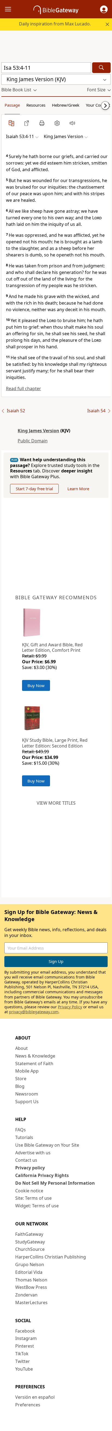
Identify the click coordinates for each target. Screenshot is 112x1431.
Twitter (22, 1361)
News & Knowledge (35, 1056)
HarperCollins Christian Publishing (50, 1257)
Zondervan (26, 1295)
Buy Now (36, 685)
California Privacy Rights (42, 1175)
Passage (12, 105)
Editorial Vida (28, 1272)
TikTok (22, 1354)
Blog (19, 1086)
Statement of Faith (34, 1064)
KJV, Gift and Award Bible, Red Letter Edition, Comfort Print (52, 647)
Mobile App (27, 1071)
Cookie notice (29, 1191)
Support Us (27, 1102)
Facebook (25, 1331)
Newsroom (26, 1094)
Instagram (26, 1338)
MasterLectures (31, 1302)
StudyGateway (30, 1242)
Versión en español (35, 1397)
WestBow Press (31, 1287)
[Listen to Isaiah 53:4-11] (72, 123)
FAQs (20, 1130)
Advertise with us (33, 1153)
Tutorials (24, 1137)
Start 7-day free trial (34, 488)
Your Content (98, 105)
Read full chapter (23, 389)
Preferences (27, 1405)
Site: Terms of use (33, 1198)
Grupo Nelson (29, 1264)
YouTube (24, 1369)
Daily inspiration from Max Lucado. (55, 24)
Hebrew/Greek (65, 105)
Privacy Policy (70, 1006)
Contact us (26, 1160)
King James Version (38, 431)
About (21, 1048)
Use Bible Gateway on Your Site (47, 1145)
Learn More (78, 488)
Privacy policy (30, 1168)
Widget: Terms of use (37, 1206)
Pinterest (24, 1346)
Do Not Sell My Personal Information (55, 1183)
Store (20, 1079)
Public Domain (33, 441)
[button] (104, 9)
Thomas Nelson (31, 1280)
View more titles (56, 803)
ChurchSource (30, 1249)
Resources (35, 105)
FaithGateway (29, 1234)
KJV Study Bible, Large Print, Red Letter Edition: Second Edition (55, 743)
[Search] (101, 67)
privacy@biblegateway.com (33, 1011)
